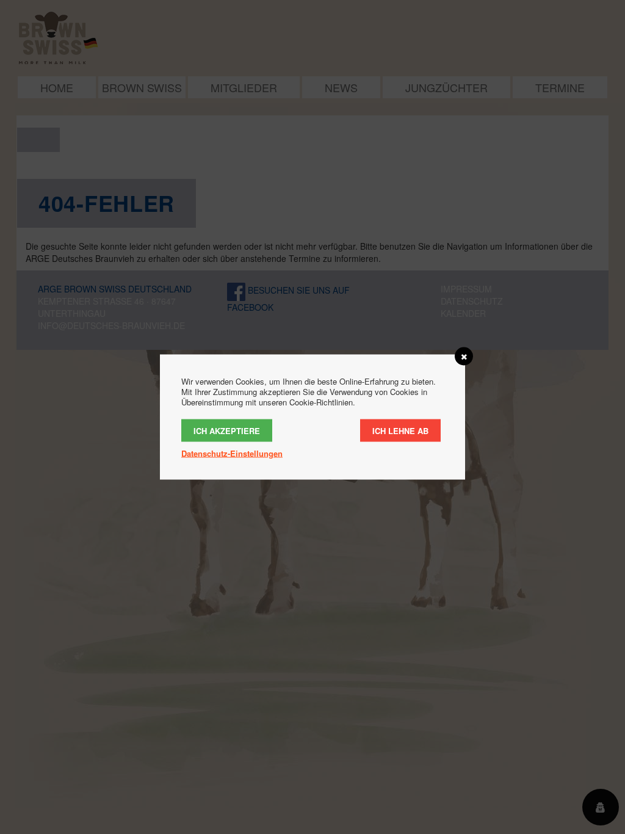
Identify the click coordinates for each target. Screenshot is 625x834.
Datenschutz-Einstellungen (232, 453)
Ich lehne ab (400, 431)
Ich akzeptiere (226, 431)
